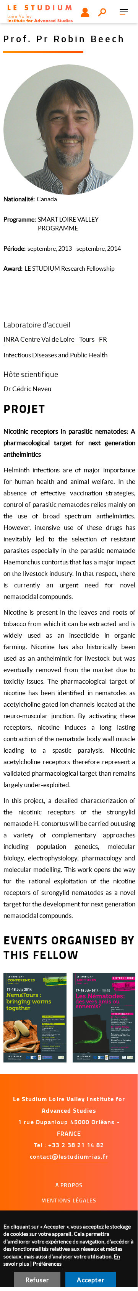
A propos (69, 1185)
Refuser (37, 1279)
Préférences (47, 1264)
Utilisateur (85, 12)
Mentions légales (68, 1200)
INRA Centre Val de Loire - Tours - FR (55, 339)
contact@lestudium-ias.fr (69, 1156)
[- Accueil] (40, 13)
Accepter (90, 1279)
